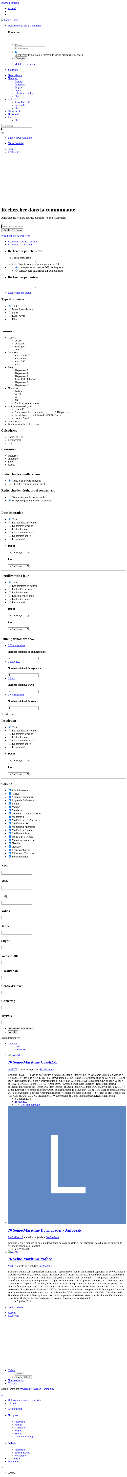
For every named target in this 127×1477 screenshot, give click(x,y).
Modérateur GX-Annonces (26, 820)
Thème (11, 1370)
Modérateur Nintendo (23, 830)
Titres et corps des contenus (26, 480)
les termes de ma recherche (29, 497)
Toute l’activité (22, 102)
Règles (18, 87)
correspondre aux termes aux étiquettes (41, 267)
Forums (18, 81)
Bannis (15, 803)
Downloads (14, 114)
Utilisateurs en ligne (25, 93)
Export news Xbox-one (20, 137)
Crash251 (49, 1062)
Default (19, 1373)
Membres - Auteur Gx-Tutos (27, 813)
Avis (11, 678)
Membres (10, 714)
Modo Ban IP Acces (22, 836)
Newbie (16, 843)
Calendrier (20, 84)
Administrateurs (20, 790)
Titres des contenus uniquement (28, 484)
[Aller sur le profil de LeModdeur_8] (67, 1223)
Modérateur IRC (20, 823)
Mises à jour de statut (23, 309)
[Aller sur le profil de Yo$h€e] (13, 1251)
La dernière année (21, 535)
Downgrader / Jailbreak (61, 1230)
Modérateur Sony (21, 833)
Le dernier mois (20, 529)
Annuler (13, 1032)
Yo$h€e (12, 1266)
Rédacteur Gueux (21, 850)
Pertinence (20, 1049)
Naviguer (13, 78)
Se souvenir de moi (25, 54)
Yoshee (46, 1259)
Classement (14, 111)
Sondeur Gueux (20, 856)
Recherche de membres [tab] (20, 244)
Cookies (12, 1383)
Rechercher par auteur (19, 292)
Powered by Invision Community (36, 1388)
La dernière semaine (22, 525)
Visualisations (16, 694)
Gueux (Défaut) (23, 1377)
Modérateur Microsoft (23, 826)
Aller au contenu (10, 2)
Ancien (15, 793)
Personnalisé (18, 539)
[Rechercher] (2, 132)
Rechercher (20, 105)
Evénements (18, 315)
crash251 (12, 1069)
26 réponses (21, 1101)
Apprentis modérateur (23, 797)
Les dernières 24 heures (24, 522)
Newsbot (16, 846)
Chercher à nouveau (12, 230)
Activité (12, 99)
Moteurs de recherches (23, 840)
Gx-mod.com (15, 75)
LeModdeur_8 (15, 1237)
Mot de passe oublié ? (26, 64)
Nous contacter (16, 1380)
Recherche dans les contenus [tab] (23, 241)
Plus (17, 96)
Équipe (18, 90)
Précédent (20, 1421)
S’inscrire (13, 69)
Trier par (12, 1043)
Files (14, 319)
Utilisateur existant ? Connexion (25, 25)
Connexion (21, 58)
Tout (14, 306)
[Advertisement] (64, 179)
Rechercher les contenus (21, 1028)
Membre (16, 806)
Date (17, 1046)
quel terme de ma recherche (32, 500)
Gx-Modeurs (47, 1069)
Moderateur (18, 816)
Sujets (15, 312)
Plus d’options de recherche (15, 235)
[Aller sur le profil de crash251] (14, 1055)
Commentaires (16, 645)
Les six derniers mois (23, 532)
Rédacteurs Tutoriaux (23, 853)
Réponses (14, 661)
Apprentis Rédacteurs (23, 800)
